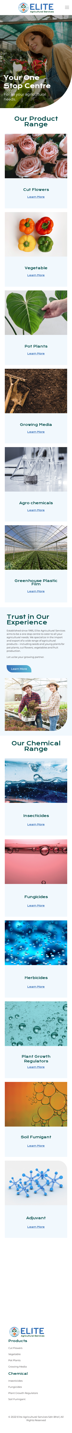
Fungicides (15, 1386)
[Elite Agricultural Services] (36, 7)
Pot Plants (14, 1360)
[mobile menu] (67, 7)
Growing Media (17, 1366)
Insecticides (15, 1380)
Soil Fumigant (16, 1399)
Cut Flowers (15, 1347)
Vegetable (14, 1354)
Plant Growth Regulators (23, 1393)
